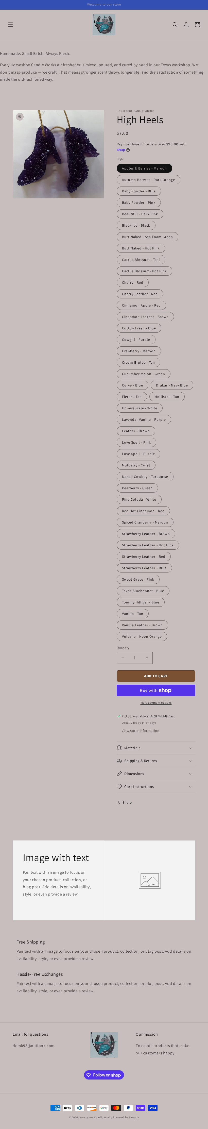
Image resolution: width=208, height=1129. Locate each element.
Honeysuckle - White (139, 408)
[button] (10, 24)
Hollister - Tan (167, 396)
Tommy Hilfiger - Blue (140, 602)
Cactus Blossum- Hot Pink (144, 271)
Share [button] (127, 802)
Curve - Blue (132, 385)
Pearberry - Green (137, 488)
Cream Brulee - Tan (138, 362)
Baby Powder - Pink (138, 202)
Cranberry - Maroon (139, 351)
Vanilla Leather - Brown (142, 625)
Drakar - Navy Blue (172, 385)
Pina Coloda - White (139, 499)
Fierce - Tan (132, 396)
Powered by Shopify (126, 1117)
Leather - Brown (136, 431)
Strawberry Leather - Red (143, 556)
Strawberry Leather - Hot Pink (148, 545)
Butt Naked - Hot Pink (141, 248)
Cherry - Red (132, 282)
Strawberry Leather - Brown (146, 533)
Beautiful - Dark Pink (140, 214)
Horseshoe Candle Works (95, 1117)
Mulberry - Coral (136, 465)
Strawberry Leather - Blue (144, 568)
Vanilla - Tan (132, 613)
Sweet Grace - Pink (138, 579)
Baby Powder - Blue (139, 191)
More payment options (156, 702)
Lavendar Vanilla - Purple (144, 419)
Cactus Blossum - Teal (141, 259)
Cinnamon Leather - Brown (145, 316)
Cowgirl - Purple (136, 339)
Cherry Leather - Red (140, 294)
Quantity (123, 648)
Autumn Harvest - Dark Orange (148, 179)
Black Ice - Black (136, 225)
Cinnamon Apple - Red (141, 305)
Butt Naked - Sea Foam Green (147, 236)
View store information (140, 730)
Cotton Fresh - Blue (139, 328)
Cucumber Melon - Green (143, 374)
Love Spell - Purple (138, 453)
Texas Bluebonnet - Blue (143, 590)
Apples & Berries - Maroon (144, 168)
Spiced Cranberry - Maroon (145, 522)
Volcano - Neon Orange (142, 636)
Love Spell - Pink (136, 442)
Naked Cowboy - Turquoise (145, 476)
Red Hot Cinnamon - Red (143, 511)
